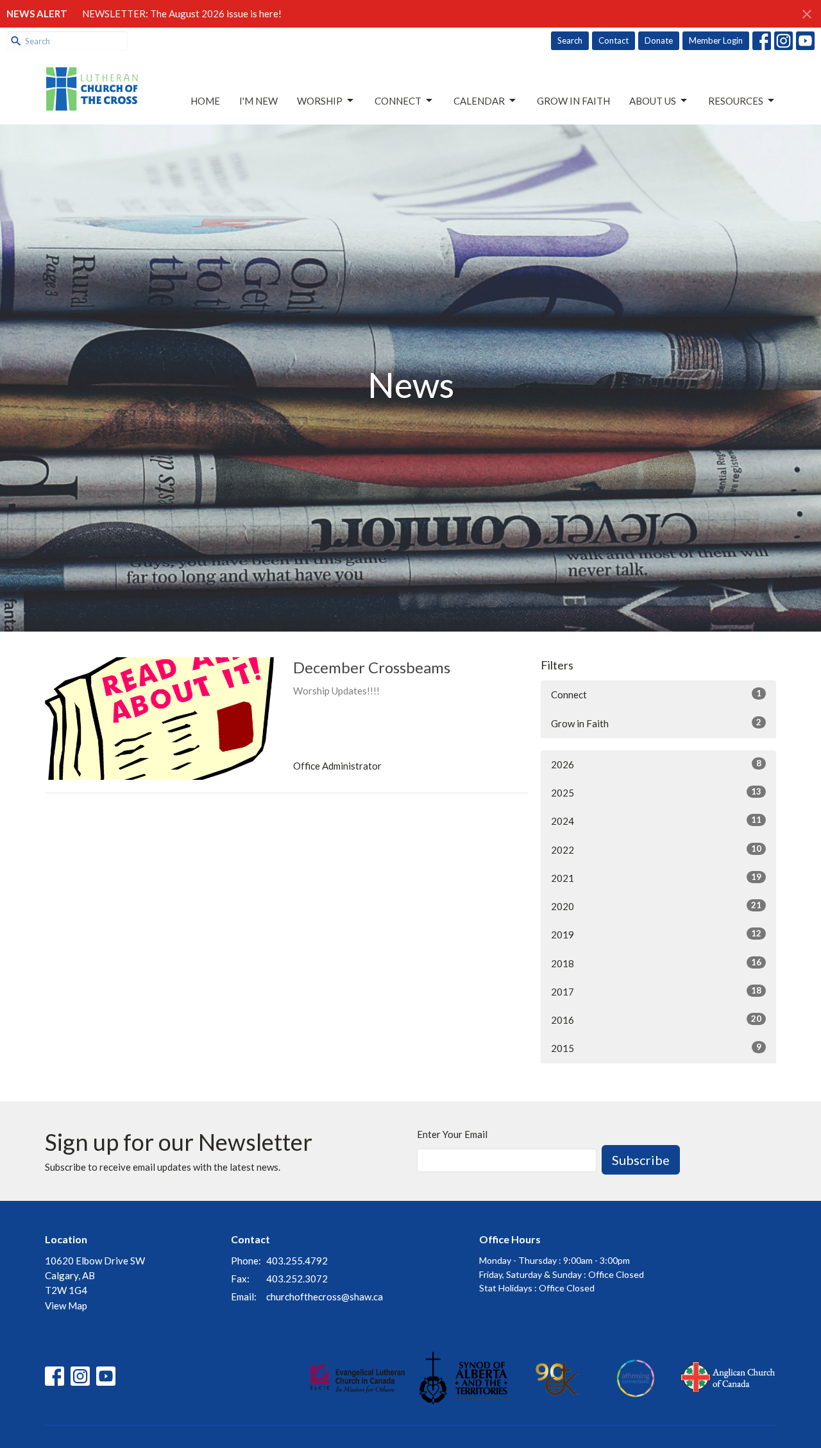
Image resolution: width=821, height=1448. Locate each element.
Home (205, 101)
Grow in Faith (573, 101)
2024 (656, 820)
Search (569, 40)
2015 (656, 1048)
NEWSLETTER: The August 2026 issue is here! (182, 13)
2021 (656, 878)
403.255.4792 (297, 1260)
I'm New (258, 101)
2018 (656, 963)
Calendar (479, 101)
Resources (735, 101)
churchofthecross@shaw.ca (324, 1296)
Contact (613, 40)
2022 (656, 849)
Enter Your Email (452, 1134)
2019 (656, 934)
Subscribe (641, 1160)
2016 (656, 1019)
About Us (652, 101)
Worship (320, 101)
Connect (398, 101)
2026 (656, 764)
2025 (656, 792)
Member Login (716, 40)
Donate (659, 40)
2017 (656, 991)
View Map (66, 1305)
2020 (656, 906)
